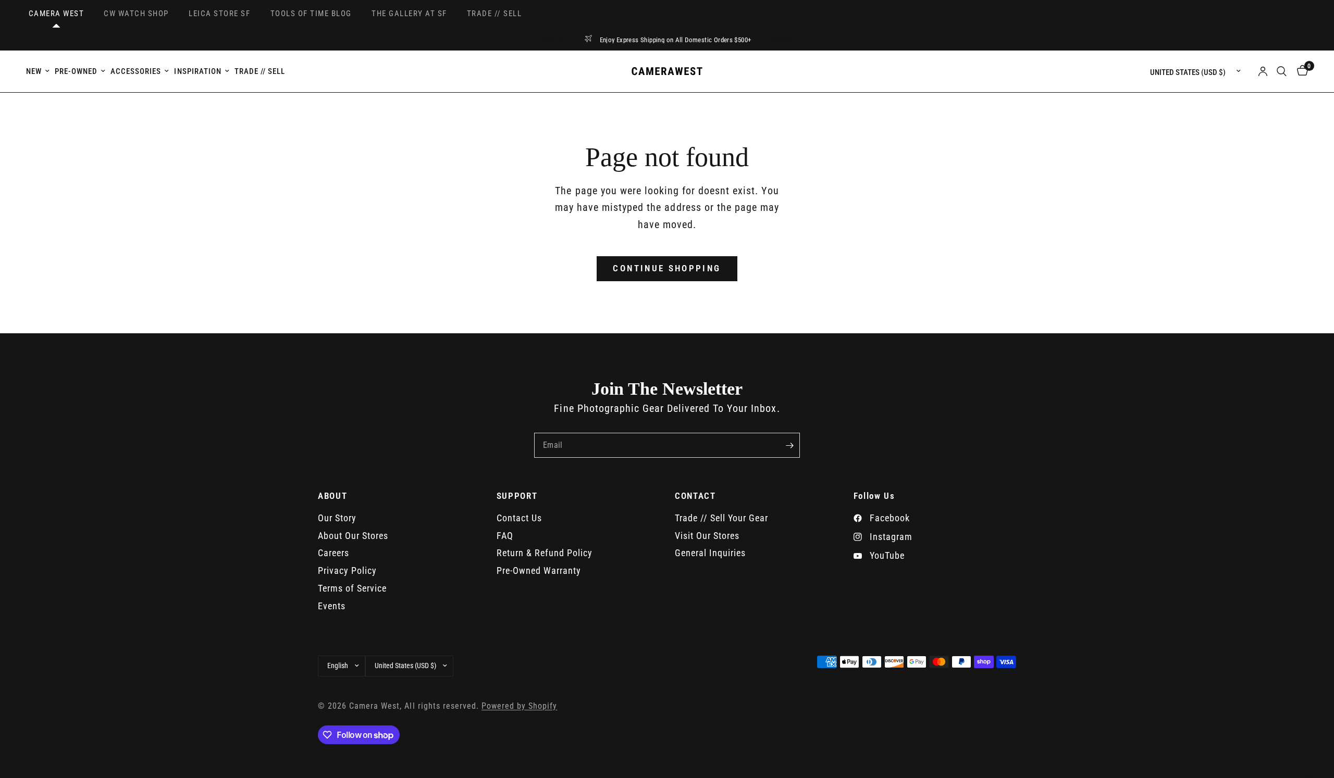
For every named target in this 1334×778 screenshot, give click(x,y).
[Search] (1281, 71)
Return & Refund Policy (544, 552)
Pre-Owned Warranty (539, 570)
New (34, 71)
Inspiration (197, 71)
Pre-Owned (76, 71)
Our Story (337, 517)
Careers (333, 552)
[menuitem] (39, 71)
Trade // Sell (259, 71)
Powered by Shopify (519, 706)
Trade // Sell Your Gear (721, 517)
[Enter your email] (789, 445)
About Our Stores (353, 535)
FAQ (505, 535)
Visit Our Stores (707, 535)
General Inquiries (710, 552)
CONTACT (695, 496)
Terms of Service (352, 588)
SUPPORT (517, 496)
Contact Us (519, 517)
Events (331, 605)
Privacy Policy (347, 570)
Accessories (135, 71)
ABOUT (332, 496)
